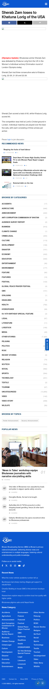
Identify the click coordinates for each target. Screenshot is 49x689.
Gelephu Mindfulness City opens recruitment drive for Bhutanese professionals (27, 519)
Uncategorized (9, 391)
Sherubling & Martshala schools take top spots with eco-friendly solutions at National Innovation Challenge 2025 (29, 172)
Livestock (6, 327)
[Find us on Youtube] (19, 565)
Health (5, 304)
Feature (6, 272)
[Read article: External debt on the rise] (6, 185)
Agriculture (8, 208)
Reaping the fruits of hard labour (17, 149)
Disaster (6, 249)
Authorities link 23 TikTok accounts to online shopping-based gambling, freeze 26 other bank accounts (26, 507)
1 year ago (18, 178)
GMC (4, 291)
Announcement (9, 213)
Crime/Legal (7, 236)
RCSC (4, 350)
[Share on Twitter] (24, 23)
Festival (6, 281)
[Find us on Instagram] (15, 565)
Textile (5, 382)
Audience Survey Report (13, 222)
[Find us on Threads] (11, 565)
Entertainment (9, 263)
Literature (7, 323)
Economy (6, 254)
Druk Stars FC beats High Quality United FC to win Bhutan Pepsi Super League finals (29, 159)
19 (27, 186)
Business (6, 226)
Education (7, 259)
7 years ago (18, 165)
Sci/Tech (6, 364)
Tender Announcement (10, 421)
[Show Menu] (46, 4)
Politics (6, 346)
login (9, 139)
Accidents (6, 203)
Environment (8, 268)
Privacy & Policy (37, 679)
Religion (6, 359)
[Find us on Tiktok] (24, 565)
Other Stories (8, 336)
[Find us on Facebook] (2, 565)
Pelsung (6, 341)
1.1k (25, 178)
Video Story (7, 401)
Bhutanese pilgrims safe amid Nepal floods (18, 602)
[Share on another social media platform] (40, 23)
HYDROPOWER (8, 309)
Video (4, 396)
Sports (5, 373)
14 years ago (9, 152)
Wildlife (6, 405)
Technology (7, 378)
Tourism (6, 387)
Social (5, 369)
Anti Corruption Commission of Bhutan (20, 217)
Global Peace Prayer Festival (16, 286)
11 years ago (19, 186)
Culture (6, 240)
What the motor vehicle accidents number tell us (20, 577)
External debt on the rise (23, 183)
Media (4, 332)
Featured (6, 277)
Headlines (6, 300)
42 (26, 165)
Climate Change (9, 231)
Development (8, 245)
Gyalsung (6, 295)
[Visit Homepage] (6, 3)
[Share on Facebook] (9, 23)
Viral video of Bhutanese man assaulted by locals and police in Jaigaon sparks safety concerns (26, 487)
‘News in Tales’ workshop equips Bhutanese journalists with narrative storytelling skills (20, 473)
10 (17, 152)
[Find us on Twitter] (6, 565)
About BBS (24, 679)
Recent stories (9, 355)
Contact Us (13, 679)
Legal (4, 318)
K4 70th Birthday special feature (17, 313)
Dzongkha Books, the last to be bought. (23, 497)
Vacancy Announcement (30, 421)
